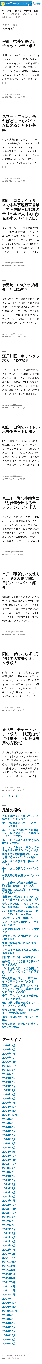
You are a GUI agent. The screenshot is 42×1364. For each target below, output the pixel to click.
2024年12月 (9, 1106)
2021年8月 (8, 1270)
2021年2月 (8, 1294)
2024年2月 (9, 1147)
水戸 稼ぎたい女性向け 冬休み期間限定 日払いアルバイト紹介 (21, 580)
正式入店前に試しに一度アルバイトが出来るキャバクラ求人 (20, 980)
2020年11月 (9, 1306)
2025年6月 (9, 1082)
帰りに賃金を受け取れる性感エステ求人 (20, 945)
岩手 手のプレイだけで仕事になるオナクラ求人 (20, 997)
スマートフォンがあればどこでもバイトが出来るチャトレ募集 (19, 123)
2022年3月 (9, 1241)
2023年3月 (9, 1192)
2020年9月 (9, 1315)
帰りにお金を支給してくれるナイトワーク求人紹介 (20, 1011)
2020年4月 (9, 1335)
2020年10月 (9, 1310)
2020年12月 (9, 1302)
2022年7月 (8, 1225)
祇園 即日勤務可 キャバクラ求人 (20, 1018)
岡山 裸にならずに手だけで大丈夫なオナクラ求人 (21, 658)
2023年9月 (9, 1167)
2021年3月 (8, 1290)
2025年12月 (9, 1057)
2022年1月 (8, 1249)
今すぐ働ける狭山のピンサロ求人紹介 (20, 930)
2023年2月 (9, 1196)
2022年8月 (9, 1221)
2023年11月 (9, 1159)
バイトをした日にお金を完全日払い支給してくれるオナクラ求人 (20, 971)
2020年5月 (9, 1331)
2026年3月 (9, 1045)
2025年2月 (9, 1098)
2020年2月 (9, 1343)
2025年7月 (8, 1078)
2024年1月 (8, 1151)
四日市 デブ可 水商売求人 (19, 957)
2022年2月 (9, 1245)
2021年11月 (9, 1257)
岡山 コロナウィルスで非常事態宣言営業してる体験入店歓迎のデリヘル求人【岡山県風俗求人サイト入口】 (21, 209)
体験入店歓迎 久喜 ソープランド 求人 (21, 877)
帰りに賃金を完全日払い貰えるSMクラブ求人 (20, 1025)
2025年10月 (9, 1065)
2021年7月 (8, 1274)
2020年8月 (9, 1319)
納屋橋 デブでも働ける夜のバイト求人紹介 (20, 963)
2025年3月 (9, 1094)
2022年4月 (9, 1237)
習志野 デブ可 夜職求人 (17, 917)
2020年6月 (9, 1327)
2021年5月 (8, 1282)
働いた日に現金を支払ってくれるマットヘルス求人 (20, 1004)
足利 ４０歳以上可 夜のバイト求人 (20, 863)
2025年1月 (8, 1102)
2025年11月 (9, 1061)
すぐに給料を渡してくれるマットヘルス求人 (20, 825)
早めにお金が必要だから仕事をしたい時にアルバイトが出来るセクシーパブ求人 (20, 833)
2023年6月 (9, 1180)
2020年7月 (9, 1323)
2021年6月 (8, 1278)
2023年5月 (9, 1184)
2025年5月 (9, 1086)
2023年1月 (8, 1200)
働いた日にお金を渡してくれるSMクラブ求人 (20, 842)
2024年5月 (9, 1135)
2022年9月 (9, 1216)
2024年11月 (9, 1110)
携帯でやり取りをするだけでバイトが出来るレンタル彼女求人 (20, 898)
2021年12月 (9, 1253)
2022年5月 (9, 1233)
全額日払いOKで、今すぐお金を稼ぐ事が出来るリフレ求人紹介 (21, 905)
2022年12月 (9, 1204)
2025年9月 (9, 1069)
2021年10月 (9, 1261)
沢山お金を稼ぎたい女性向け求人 (14, 1355)
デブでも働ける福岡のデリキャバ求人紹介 (20, 938)
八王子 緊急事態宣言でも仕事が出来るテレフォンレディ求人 (20, 502)
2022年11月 (9, 1208)
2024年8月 (9, 1123)
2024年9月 (9, 1119)
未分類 (23, 97)
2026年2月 (9, 1049)
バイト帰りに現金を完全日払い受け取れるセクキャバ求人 (20, 884)
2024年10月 (9, 1114)
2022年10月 (9, 1212)
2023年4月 (9, 1188)
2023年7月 (8, 1176)
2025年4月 (9, 1090)
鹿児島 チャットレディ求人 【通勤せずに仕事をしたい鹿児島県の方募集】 (21, 736)
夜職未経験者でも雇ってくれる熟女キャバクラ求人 (20, 817)
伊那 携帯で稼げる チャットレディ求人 (21, 43)
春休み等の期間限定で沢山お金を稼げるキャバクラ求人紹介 (20, 856)
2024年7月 (9, 1127)
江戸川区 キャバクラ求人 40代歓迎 (21, 358)
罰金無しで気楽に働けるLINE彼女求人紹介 (20, 891)
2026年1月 (8, 1053)
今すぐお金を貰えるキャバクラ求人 (20, 870)
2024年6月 (9, 1131)
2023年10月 (9, 1163)
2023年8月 (9, 1172)
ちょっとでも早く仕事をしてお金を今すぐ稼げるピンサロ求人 (20, 849)
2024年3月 (9, 1143)
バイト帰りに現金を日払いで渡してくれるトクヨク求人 (20, 912)
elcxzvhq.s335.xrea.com (14, 94)
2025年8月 (9, 1074)
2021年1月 (8, 1298)
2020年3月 (9, 1339)
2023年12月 (9, 1155)
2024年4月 (9, 1139)
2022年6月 (9, 1229)
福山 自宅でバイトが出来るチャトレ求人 (21, 429)
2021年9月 (8, 1265)
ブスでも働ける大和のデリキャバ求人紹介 (20, 923)
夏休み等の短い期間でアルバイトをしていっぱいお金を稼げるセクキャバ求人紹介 (20, 988)
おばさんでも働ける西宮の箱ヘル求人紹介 (20, 952)
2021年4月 (8, 1286)
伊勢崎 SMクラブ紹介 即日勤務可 (20, 287)
